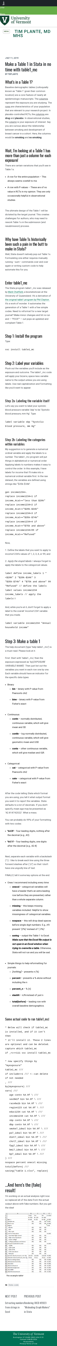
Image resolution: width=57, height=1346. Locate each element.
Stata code (13, 1285)
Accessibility (28, 1342)
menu (6, 31)
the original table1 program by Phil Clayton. (27, 299)
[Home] (15, 24)
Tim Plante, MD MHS (32, 33)
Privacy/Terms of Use (28, 1344)
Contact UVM (25, 1339)
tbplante (13, 74)
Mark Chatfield (15, 292)
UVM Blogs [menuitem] (4, 3)
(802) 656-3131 (37, 1337)
